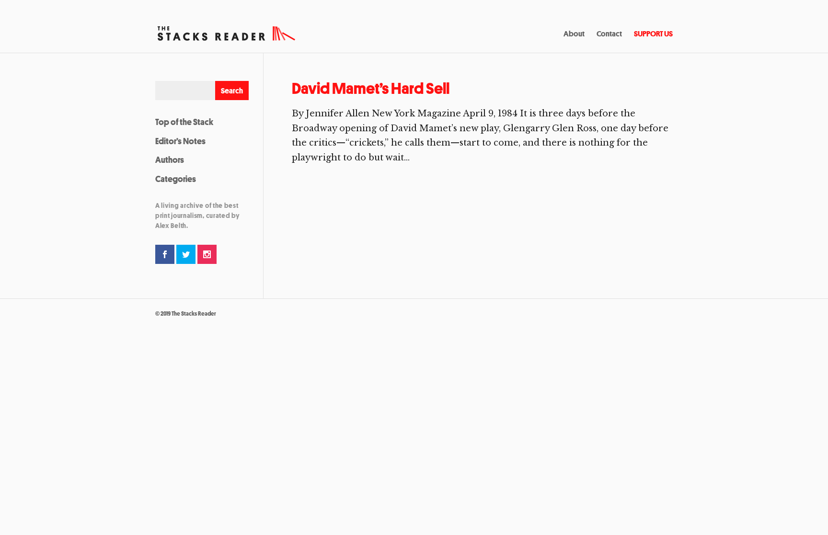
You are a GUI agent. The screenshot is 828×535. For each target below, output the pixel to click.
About (574, 34)
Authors (169, 159)
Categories (175, 178)
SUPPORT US (653, 34)
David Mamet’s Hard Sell (370, 88)
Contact (609, 34)
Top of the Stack (184, 121)
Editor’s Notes (180, 141)
